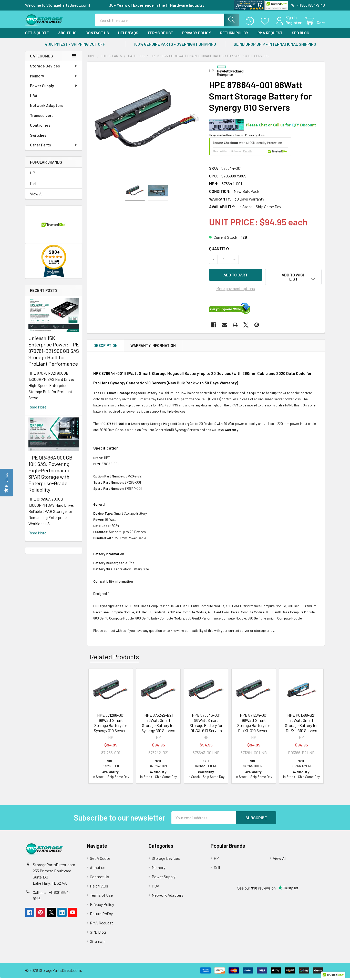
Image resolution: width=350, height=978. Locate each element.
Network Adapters (46, 105)
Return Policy (234, 33)
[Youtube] (72, 912)
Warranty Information (153, 345)
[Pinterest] (256, 325)
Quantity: (219, 248)
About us (67, 33)
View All (36, 193)
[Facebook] (213, 325)
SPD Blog (300, 33)
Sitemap (97, 941)
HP (32, 172)
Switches (38, 135)
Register (293, 22)
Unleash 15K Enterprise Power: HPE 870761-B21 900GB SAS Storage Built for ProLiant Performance (53, 351)
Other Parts (40, 145)
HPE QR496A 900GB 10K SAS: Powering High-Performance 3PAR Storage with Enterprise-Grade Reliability (50, 473)
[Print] (235, 325)
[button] (293, 277)
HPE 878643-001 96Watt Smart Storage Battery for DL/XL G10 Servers (206, 723)
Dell (33, 183)
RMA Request (270, 33)
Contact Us (97, 33)
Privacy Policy (196, 33)
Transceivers (42, 115)
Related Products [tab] (114, 657)
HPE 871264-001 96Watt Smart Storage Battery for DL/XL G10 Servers (253, 723)
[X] (246, 325)
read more (37, 406)
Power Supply (42, 85)
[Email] (224, 325)
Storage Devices (45, 66)
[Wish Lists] (266, 21)
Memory (37, 76)
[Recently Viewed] (251, 21)
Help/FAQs (128, 33)
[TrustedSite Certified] (276, 5)
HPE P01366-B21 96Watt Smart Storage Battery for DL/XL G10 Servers (301, 723)
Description (106, 345)
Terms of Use (160, 33)
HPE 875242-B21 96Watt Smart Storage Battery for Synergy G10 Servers (158, 723)
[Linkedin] (62, 912)
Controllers (40, 125)
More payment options (235, 288)
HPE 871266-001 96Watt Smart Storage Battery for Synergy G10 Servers (111, 723)
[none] (146, 121)
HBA (33, 95)
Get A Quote (37, 33)
